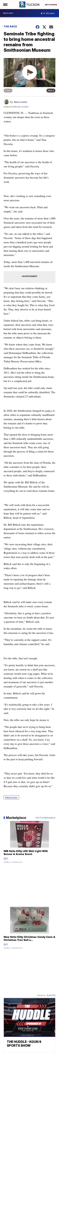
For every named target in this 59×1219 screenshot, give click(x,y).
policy (48, 410)
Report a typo (11, 797)
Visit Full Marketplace (45, 818)
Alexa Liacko (20, 102)
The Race (11, 26)
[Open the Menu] (5, 4)
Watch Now (50, 5)
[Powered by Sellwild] (51, 995)
